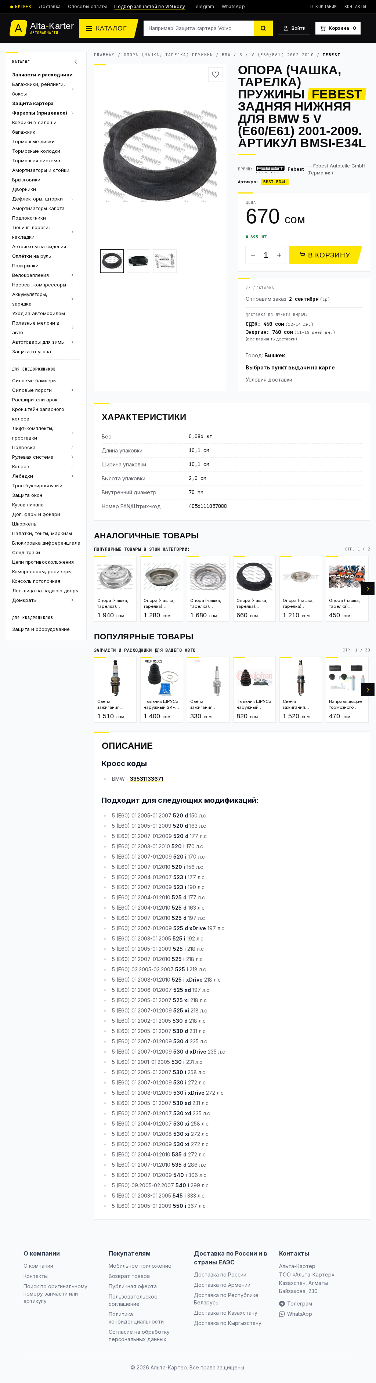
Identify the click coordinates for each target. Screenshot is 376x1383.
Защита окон (27, 495)
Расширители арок (35, 399)
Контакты (355, 7)
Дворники (24, 189)
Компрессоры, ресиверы (42, 571)
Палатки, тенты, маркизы (42, 533)
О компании (323, 7)
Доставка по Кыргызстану (227, 1323)
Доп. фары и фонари (36, 514)
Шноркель (24, 524)
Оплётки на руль (31, 256)
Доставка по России (220, 1274)
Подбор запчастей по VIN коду (149, 6)
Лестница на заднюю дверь (45, 590)
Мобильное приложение (140, 1266)
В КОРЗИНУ (329, 255)
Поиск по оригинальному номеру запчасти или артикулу (55, 1293)
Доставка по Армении (222, 1285)
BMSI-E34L (274, 181)
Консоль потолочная (36, 581)
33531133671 (146, 779)
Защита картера (33, 103)
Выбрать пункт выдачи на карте (290, 367)
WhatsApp (233, 6)
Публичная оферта (133, 1286)
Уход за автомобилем (38, 313)
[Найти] (263, 28)
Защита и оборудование (41, 629)
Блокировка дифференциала (46, 543)
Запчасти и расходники (42, 74)
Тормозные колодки (36, 151)
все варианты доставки (271, 339)
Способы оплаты (87, 6)
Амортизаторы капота (38, 208)
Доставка (50, 6)
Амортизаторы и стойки (40, 170)
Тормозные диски (33, 141)
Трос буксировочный (37, 485)
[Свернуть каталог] (76, 61)
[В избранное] (215, 74)
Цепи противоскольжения (43, 562)
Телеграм (299, 1303)
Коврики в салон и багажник (34, 127)
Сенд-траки (26, 552)
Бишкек (274, 355)
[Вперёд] (368, 588)
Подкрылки (25, 265)
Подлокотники (29, 218)
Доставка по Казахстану (225, 1313)
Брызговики (26, 180)
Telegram (203, 6)
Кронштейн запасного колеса (38, 414)
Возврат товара (129, 1276)
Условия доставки (269, 379)
